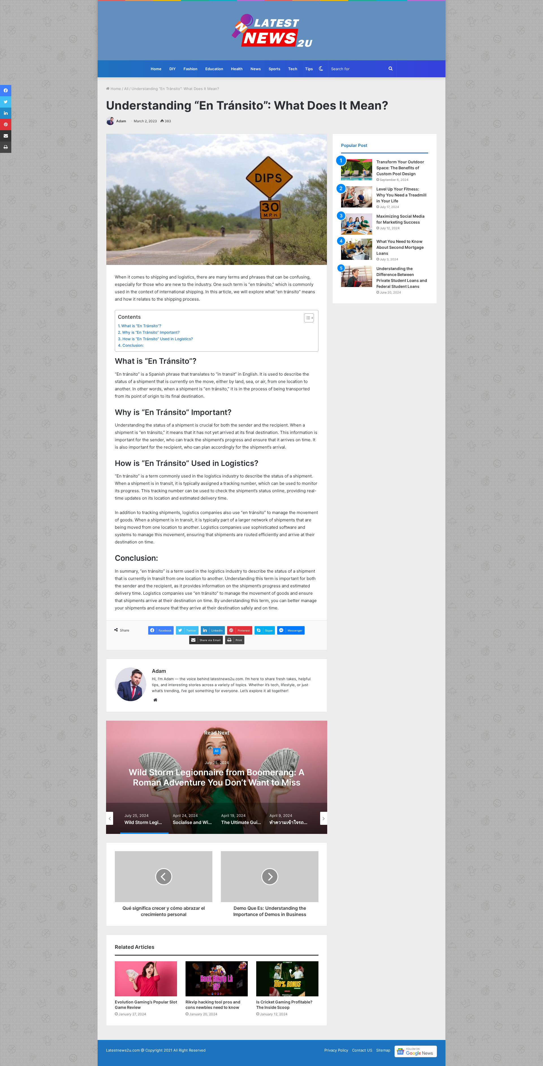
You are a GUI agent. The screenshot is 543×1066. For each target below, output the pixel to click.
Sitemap (383, 1050)
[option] (216, 777)
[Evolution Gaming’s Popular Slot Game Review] (146, 978)
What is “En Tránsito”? (141, 326)
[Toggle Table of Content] (306, 318)
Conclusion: (133, 345)
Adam (121, 121)
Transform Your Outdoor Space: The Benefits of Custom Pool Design (400, 167)
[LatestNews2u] (271, 30)
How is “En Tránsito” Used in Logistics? (157, 339)
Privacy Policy (336, 1050)
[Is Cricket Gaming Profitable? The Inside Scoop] (287, 978)
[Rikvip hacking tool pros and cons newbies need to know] (217, 978)
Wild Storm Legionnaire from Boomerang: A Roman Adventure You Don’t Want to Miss (217, 777)
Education (214, 69)
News (256, 69)
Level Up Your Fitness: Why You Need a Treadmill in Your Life (401, 195)
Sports (274, 69)
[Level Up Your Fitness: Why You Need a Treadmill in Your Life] (356, 196)
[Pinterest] (5, 124)
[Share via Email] (5, 136)
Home (156, 69)
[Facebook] (5, 90)
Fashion (190, 69)
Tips (309, 69)
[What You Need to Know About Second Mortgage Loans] (356, 249)
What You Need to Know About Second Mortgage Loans (400, 247)
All (126, 88)
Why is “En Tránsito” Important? (151, 332)
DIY (172, 69)
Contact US (362, 1050)
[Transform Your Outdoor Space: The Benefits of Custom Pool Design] (356, 169)
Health (237, 69)
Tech (292, 69)
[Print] (5, 147)
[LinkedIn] (5, 113)
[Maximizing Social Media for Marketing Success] (356, 224)
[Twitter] (5, 102)
